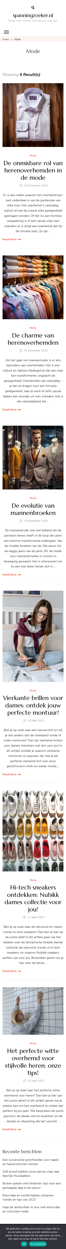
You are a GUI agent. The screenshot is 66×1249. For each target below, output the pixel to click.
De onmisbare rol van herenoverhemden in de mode (33, 170)
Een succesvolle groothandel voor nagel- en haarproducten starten (31, 1162)
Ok (24, 1244)
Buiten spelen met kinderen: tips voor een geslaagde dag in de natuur (32, 1185)
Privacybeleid (38, 1244)
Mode (33, 156)
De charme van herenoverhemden (33, 339)
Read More (10, 239)
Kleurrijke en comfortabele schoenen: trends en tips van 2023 (28, 1197)
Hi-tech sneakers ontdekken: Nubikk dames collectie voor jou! (33, 898)
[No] (61, 1236)
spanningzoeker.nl (33, 15)
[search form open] (33, 7)
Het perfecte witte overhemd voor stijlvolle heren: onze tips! (33, 1061)
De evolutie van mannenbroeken (33, 509)
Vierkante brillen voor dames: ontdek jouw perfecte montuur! (33, 705)
